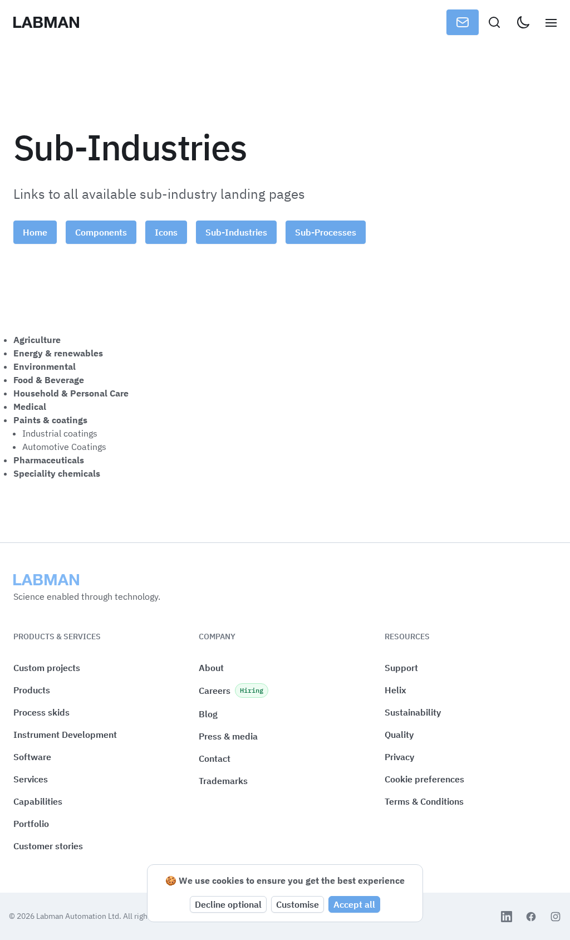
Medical (29, 406)
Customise (297, 904)
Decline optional (228, 904)
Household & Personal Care (71, 393)
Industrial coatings (59, 433)
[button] (424, 779)
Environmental (44, 366)
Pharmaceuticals (48, 460)
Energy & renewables (58, 353)
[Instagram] (555, 916)
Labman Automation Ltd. (79, 916)
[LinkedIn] (506, 916)
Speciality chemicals (56, 473)
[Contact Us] (462, 22)
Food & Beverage (48, 379)
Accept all (354, 904)
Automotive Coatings (64, 446)
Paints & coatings (50, 419)
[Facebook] (531, 916)
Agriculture (37, 339)
